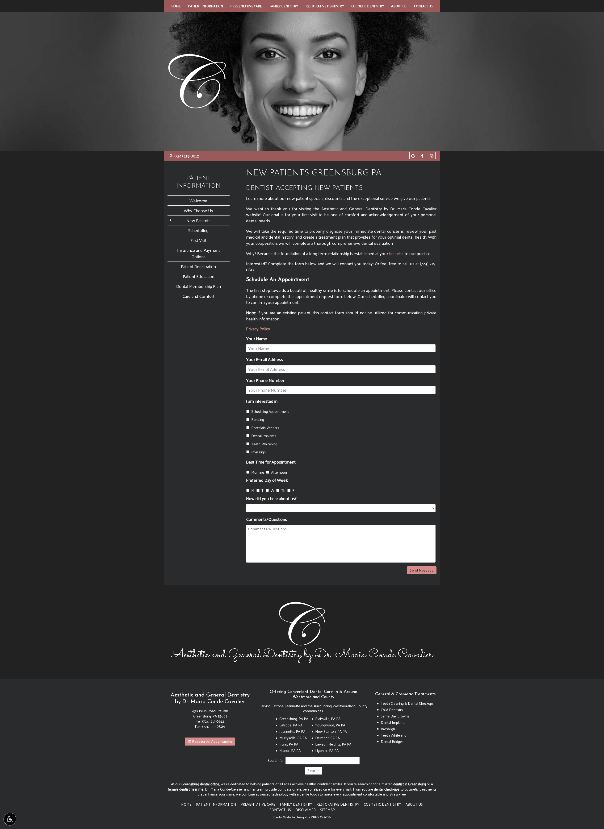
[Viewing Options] (10, 819)
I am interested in (261, 401)
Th (283, 490)
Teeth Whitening (264, 444)
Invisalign (258, 452)
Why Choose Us (198, 210)
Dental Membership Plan (198, 286)
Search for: (276, 760)
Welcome (198, 200)
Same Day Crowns (395, 716)
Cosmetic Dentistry (367, 6)
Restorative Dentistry (325, 6)
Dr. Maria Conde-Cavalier (224, 789)
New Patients (198, 220)
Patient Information (205, 6)
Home (175, 6)
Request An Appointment (211, 741)
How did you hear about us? (271, 498)
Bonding (257, 419)
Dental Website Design (289, 817)
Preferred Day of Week (267, 480)
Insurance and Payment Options (198, 253)
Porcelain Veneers (265, 428)
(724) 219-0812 (213, 721)
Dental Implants (263, 436)
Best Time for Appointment (271, 461)
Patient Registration (198, 266)
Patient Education (198, 276)
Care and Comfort (198, 296)
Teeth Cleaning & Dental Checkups (407, 703)
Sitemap (327, 809)
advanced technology (272, 794)
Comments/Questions (266, 519)
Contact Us (423, 6)
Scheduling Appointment (270, 411)
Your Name (258, 338)
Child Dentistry (392, 709)
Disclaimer (305, 809)
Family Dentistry (283, 6)
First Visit (198, 240)
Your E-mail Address (266, 359)
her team (257, 789)
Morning (257, 472)
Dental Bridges (392, 741)
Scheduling (198, 230)
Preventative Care (246, 6)
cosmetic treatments (420, 789)
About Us (399, 6)
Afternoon (279, 472)
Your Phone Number (265, 380)
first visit (396, 253)
